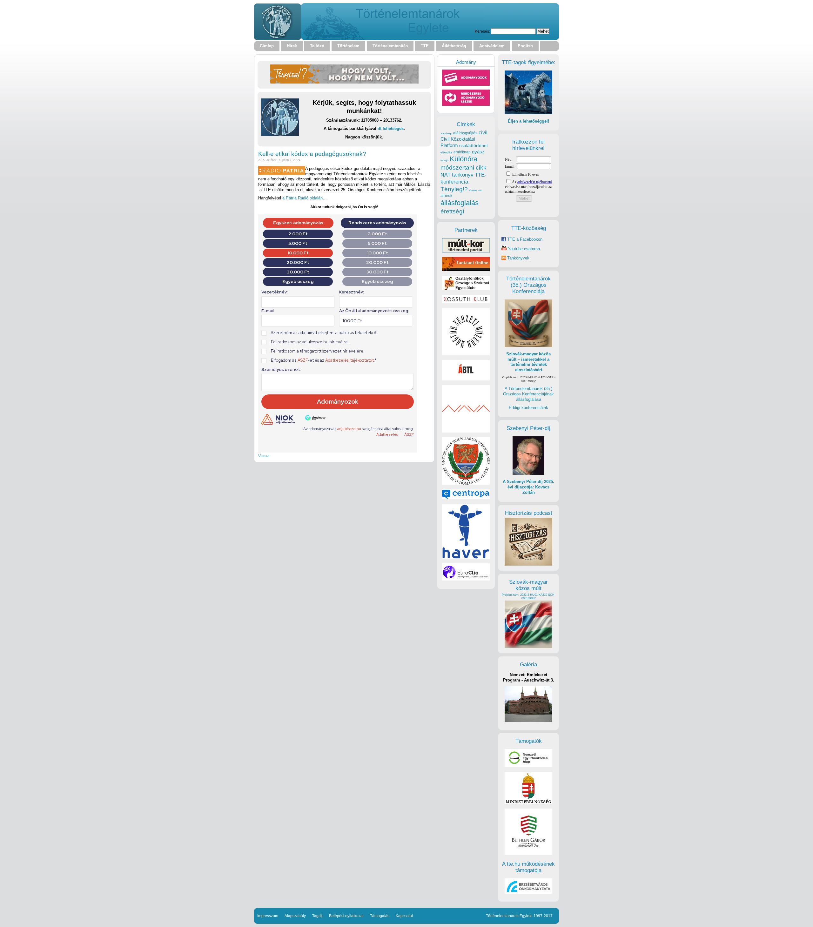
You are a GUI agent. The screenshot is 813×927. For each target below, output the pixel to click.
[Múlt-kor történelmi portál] (466, 251)
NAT (445, 175)
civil (483, 132)
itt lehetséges (391, 128)
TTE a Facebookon (524, 239)
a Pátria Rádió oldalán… (304, 198)
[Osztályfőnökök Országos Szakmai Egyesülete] (466, 288)
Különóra (463, 159)
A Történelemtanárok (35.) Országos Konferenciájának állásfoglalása (528, 393)
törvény (473, 190)
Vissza (264, 456)
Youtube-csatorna (523, 248)
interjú (444, 160)
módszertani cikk (463, 167)
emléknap (462, 152)
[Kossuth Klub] (466, 301)
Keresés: (482, 31)
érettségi (452, 211)
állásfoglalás (459, 203)
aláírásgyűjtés (465, 133)
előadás (446, 152)
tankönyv (463, 175)
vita (480, 190)
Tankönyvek (518, 258)
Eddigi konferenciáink (528, 407)
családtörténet (473, 145)
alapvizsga (446, 133)
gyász (478, 151)
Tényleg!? (454, 189)
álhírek (446, 195)
